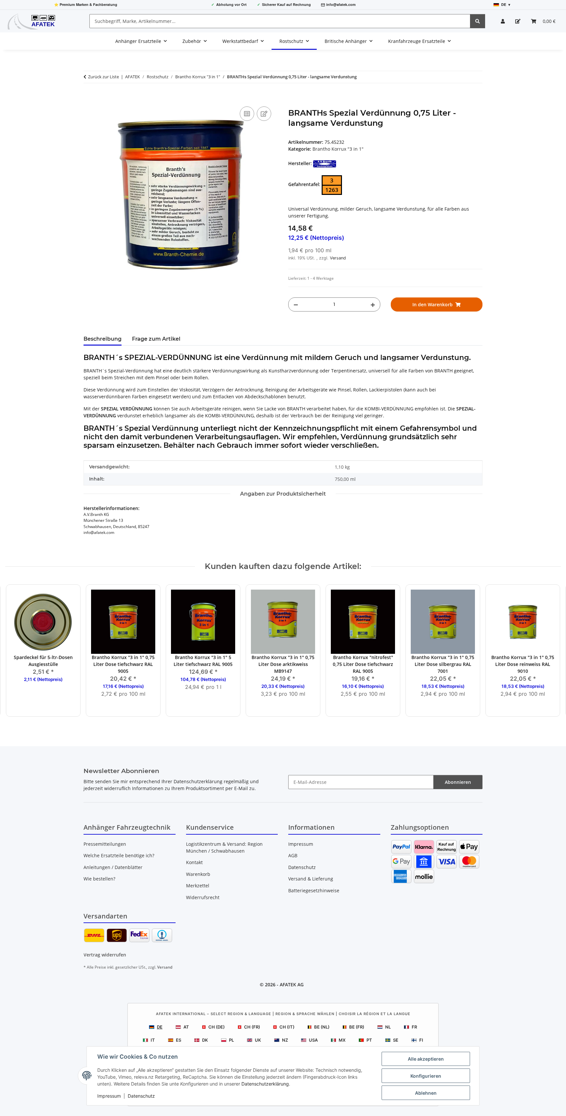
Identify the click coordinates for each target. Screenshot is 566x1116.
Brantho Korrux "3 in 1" (338, 149)
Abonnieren (458, 782)
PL (231, 1040)
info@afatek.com (341, 4)
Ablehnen (426, 1093)
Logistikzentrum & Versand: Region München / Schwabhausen (224, 847)
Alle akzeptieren (426, 1059)
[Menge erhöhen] (373, 304)
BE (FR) (356, 1027)
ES (178, 1040)
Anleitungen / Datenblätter (113, 867)
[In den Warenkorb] (89, 97)
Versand (338, 257)
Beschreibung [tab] (103, 339)
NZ (285, 1040)
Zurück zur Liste (103, 77)
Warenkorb (198, 874)
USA (313, 1040)
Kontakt (194, 862)
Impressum (109, 1096)
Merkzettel (197, 885)
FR (414, 1027)
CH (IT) (286, 1027)
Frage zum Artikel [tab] (156, 339)
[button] (503, 21)
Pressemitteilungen (105, 844)
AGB (292, 855)
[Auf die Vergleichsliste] (247, 113)
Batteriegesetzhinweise (313, 890)
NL (388, 1027)
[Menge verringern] (296, 304)
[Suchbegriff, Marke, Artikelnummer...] (477, 21)
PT (369, 1040)
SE (395, 1040)
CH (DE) (216, 1027)
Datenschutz (141, 1096)
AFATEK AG (292, 984)
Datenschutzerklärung (265, 1084)
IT (153, 1040)
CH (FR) (252, 1027)
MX (342, 1040)
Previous (16, 651)
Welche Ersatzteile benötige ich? (119, 855)
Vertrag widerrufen (105, 955)
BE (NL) (322, 1027)
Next (550, 651)
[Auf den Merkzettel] (264, 113)
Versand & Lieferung (310, 879)
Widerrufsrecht (202, 897)
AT (186, 1027)
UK (258, 1040)
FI (421, 1040)
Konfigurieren (425, 1076)
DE (159, 1027)
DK (205, 1040)
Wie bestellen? (99, 879)
